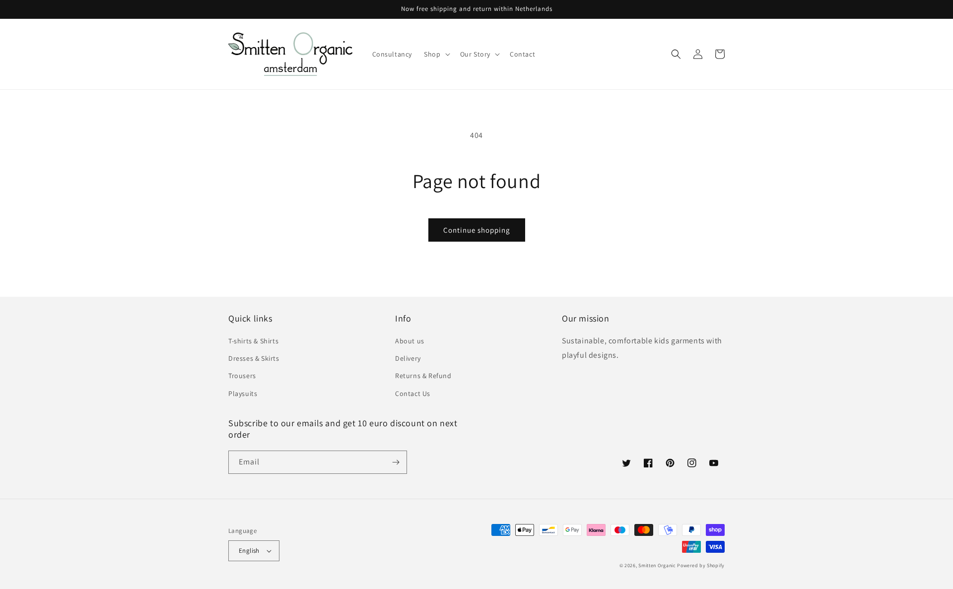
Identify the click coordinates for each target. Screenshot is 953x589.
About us (409, 340)
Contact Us (412, 393)
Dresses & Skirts (253, 358)
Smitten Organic (657, 565)
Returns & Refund (423, 375)
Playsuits (242, 393)
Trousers (242, 375)
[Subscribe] (396, 462)
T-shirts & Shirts (253, 340)
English (249, 550)
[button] (436, 54)
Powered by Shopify (701, 565)
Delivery (408, 358)
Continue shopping (476, 230)
